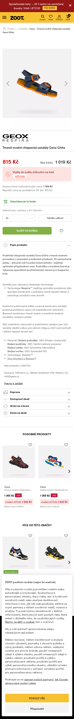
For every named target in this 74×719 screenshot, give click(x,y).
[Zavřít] (70, 6)
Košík (68, 17)
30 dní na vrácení (19, 405)
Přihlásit (59, 19)
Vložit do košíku (27, 230)
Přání (50, 19)
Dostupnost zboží (19, 399)
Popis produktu (18, 244)
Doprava (14, 392)
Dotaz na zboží (18, 412)
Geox (7, 486)
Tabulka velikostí (55, 217)
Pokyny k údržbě (13, 383)
